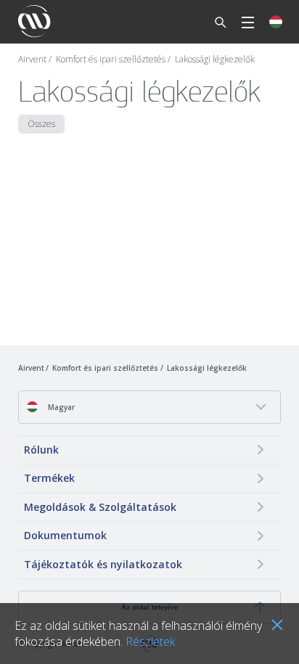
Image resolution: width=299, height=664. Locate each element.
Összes (41, 124)
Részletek (150, 641)
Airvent (32, 59)
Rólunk (41, 449)
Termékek (49, 478)
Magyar (60, 407)
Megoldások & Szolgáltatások (100, 507)
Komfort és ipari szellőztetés (110, 59)
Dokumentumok (65, 535)
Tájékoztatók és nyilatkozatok (103, 564)
